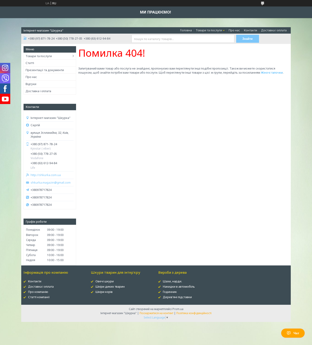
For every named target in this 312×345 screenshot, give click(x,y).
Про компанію (38, 292)
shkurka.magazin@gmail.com (51, 183)
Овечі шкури (104, 281)
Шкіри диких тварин (110, 286)
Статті (30, 63)
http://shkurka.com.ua (46, 175)
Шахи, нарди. (172, 281)
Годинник (170, 292)
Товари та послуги (209, 30)
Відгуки (31, 84)
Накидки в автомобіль (179, 286)
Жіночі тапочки (272, 72)
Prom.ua (177, 309)
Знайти (247, 38)
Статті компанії (39, 297)
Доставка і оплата (274, 30)
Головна (186, 30)
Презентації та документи (45, 70)
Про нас (234, 30)
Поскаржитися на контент (156, 313)
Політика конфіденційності (194, 313)
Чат (296, 333)
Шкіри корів (104, 292)
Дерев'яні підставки (177, 297)
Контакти (250, 30)
